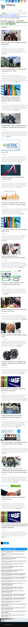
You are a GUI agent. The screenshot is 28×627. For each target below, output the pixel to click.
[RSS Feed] (22, 1)
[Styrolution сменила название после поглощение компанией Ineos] (11, 275)
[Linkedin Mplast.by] (19, 1)
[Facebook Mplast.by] (13, 1)
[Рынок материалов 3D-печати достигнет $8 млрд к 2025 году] (11, 302)
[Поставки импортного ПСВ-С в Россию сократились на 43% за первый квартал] (11, 195)
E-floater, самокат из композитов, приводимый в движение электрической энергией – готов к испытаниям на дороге (14, 470)
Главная (2, 27)
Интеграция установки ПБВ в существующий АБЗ (11, 601)
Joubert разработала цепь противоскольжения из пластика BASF (13, 257)
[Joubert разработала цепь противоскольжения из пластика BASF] (11, 249)
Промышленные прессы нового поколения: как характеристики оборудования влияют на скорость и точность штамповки (14, 578)
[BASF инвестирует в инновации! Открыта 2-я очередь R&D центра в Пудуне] (11, 435)
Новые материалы (8, 549)
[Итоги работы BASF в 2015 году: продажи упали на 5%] (11, 222)
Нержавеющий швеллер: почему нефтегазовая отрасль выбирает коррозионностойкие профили (12, 570)
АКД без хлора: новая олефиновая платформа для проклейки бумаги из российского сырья (13, 608)
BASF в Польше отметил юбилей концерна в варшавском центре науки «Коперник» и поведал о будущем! (14, 525)
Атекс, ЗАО (4, 152)
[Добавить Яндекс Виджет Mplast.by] (25, 1)
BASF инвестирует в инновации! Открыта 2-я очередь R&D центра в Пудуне (14, 443)
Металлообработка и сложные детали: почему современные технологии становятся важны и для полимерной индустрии (13, 574)
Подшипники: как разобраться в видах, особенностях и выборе (13, 561)
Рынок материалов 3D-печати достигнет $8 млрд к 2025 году (14, 310)
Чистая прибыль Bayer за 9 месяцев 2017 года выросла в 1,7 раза (14, 70)
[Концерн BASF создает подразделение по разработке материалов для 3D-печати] (11, 118)
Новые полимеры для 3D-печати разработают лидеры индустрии (11, 416)
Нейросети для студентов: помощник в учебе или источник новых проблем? (13, 615)
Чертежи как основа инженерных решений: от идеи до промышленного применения (12, 567)
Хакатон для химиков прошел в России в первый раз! (14, 43)
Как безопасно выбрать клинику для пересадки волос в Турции (13, 580)
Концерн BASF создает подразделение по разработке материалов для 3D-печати (14, 126)
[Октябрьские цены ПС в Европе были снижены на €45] (11, 170)
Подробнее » (4, 53)
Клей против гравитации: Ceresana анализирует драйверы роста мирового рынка (13, 612)
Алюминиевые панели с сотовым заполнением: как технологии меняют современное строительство (13, 558)
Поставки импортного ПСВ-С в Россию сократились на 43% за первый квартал (13, 203)
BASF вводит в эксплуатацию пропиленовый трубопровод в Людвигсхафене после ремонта (11, 98)
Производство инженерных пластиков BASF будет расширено (13, 389)
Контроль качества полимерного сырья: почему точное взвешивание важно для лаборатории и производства (12, 588)
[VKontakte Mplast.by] (9, 1)
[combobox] (22, 11)
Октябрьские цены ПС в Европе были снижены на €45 (12, 178)
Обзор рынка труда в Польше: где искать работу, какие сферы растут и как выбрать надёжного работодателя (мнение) (13, 598)
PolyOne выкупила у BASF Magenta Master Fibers (14, 335)
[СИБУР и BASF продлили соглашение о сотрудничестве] (11, 490)
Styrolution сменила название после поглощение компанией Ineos (12, 283)
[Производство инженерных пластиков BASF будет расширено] (11, 381)
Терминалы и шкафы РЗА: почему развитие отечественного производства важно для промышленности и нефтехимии (13, 595)
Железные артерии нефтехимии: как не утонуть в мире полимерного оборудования (12, 584)
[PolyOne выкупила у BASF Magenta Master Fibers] (11, 327)
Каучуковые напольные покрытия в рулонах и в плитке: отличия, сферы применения (12, 591)
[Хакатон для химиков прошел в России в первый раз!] (11, 35)
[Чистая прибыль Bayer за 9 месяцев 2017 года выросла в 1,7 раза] (11, 62)
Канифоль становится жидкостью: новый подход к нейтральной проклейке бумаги (14, 605)
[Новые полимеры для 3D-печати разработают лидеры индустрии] (11, 408)
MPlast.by (10, 5)
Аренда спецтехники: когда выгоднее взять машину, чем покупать (12, 554)
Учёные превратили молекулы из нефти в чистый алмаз (12, 563)
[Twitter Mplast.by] (16, 1)
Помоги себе (13, 23)
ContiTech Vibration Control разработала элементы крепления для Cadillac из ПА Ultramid (13, 363)
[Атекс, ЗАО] (11, 145)
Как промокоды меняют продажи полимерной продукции (12, 551)
